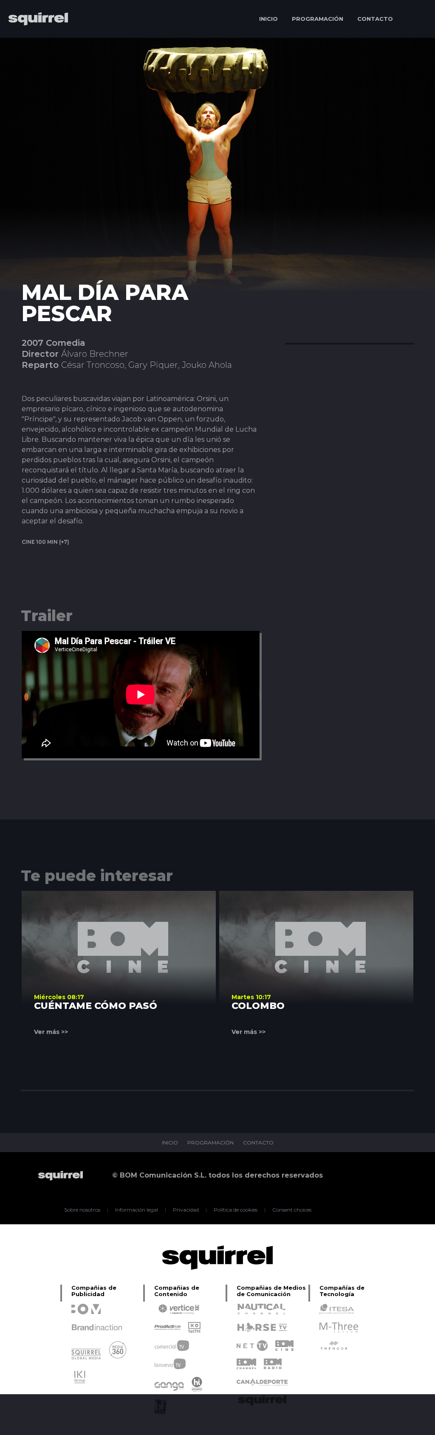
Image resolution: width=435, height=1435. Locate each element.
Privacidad (186, 1210)
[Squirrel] (34, 43)
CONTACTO (375, 18)
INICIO (268, 18)
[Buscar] (416, 19)
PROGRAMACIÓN (317, 18)
